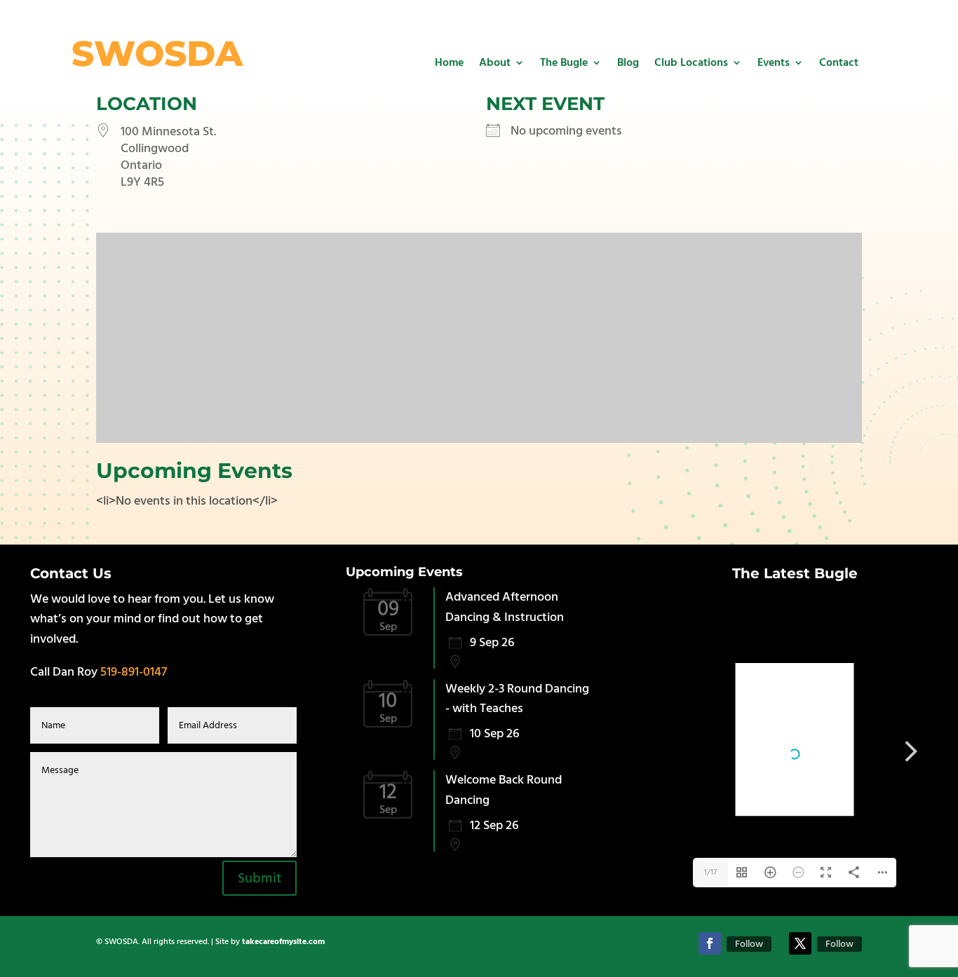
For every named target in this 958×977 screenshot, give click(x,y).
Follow (749, 944)
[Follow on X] (800, 943)
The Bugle (564, 62)
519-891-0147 (133, 672)
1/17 (710, 872)
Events (773, 62)
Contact (838, 62)
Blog (628, 62)
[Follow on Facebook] (710, 943)
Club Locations (691, 62)
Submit (259, 878)
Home (449, 62)
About (495, 62)
